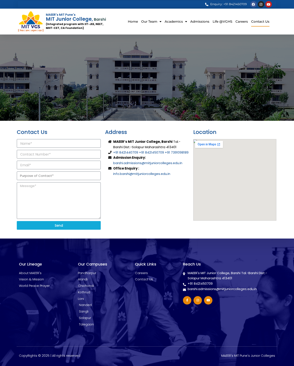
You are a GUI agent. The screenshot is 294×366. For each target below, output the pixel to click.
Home (133, 21)
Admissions (199, 21)
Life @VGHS (222, 21)
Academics (174, 21)
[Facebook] (253, 4)
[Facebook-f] (187, 300)
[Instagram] (261, 4)
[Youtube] (268, 4)
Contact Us (260, 21)
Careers (241, 21)
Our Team (149, 21)
